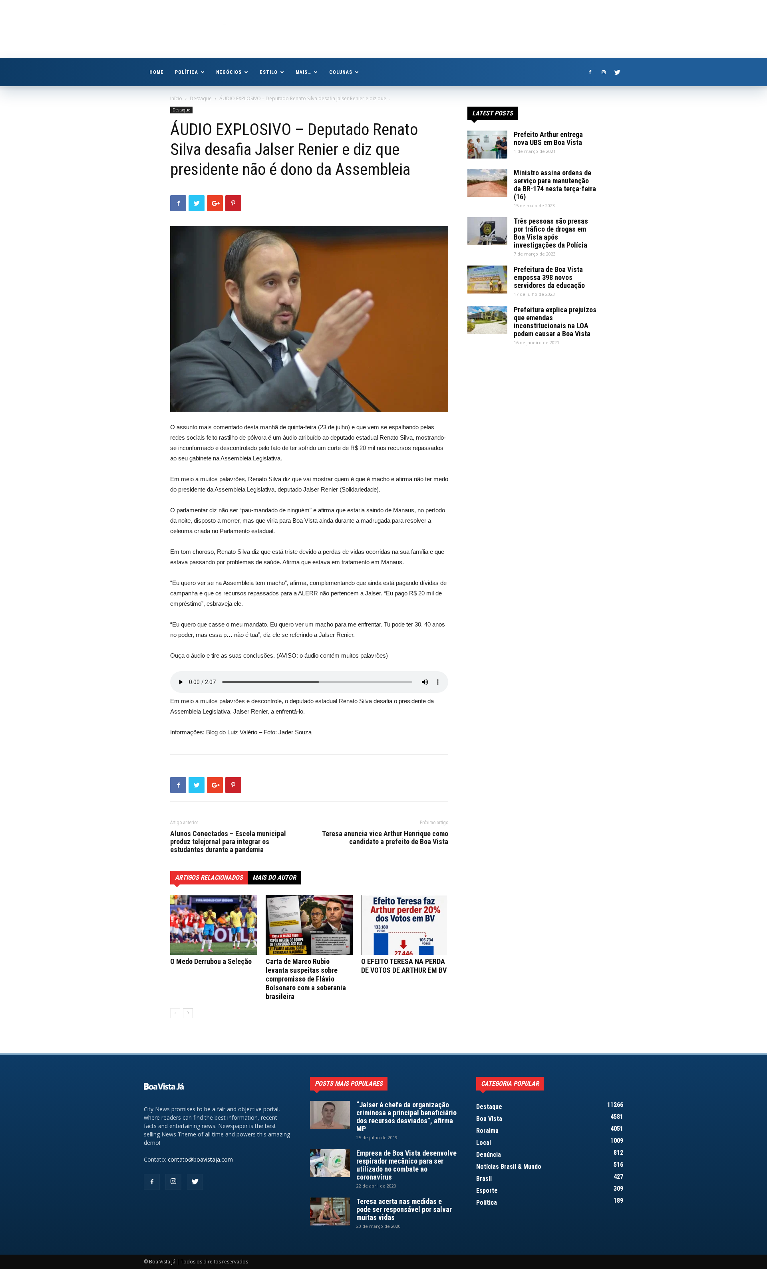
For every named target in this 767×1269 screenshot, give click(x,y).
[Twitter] (617, 72)
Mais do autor (274, 877)
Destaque (201, 98)
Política (186, 72)
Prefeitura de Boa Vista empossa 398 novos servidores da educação (549, 277)
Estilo (269, 72)
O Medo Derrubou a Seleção (211, 961)
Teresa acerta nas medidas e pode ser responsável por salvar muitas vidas (404, 1209)
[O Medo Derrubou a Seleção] (213, 925)
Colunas (340, 72)
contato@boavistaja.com (200, 1159)
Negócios (229, 72)
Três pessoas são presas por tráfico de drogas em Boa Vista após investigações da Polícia (551, 233)
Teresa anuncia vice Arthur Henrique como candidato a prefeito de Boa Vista (385, 838)
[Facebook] (590, 72)
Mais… (303, 72)
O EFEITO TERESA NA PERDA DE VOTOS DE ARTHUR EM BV (404, 965)
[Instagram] (604, 72)
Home (156, 72)
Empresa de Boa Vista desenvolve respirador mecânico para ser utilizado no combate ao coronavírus (406, 1165)
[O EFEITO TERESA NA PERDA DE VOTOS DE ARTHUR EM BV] (404, 925)
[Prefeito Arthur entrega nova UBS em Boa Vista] (487, 145)
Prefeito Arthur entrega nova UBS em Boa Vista (548, 138)
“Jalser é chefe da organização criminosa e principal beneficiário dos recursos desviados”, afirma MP (406, 1116)
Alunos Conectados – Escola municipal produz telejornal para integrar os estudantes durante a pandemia (228, 842)
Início (176, 98)
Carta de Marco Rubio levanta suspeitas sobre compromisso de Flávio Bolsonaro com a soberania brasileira (306, 979)
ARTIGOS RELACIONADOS (209, 877)
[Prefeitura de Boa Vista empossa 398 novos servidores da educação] (487, 279)
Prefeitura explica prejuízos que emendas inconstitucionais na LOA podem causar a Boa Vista (555, 321)
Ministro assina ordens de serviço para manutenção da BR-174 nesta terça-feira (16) (555, 185)
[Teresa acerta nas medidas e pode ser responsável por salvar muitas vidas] (330, 1211)
